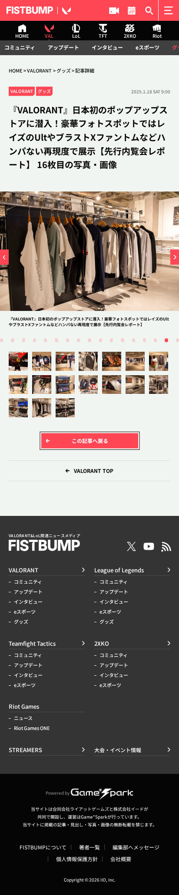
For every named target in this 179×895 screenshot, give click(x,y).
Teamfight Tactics (32, 643)
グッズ (63, 70)
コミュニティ (19, 47)
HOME (16, 70)
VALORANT (39, 70)
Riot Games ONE (32, 728)
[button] (4, 257)
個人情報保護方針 (77, 859)
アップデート (63, 47)
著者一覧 (89, 847)
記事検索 (149, 10)
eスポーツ (147, 47)
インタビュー (107, 47)
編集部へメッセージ (136, 847)
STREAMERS (114, 10)
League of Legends (119, 570)
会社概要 (120, 859)
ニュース (23, 718)
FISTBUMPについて (43, 847)
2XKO (101, 643)
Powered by (58, 792)
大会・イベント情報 (132, 10)
